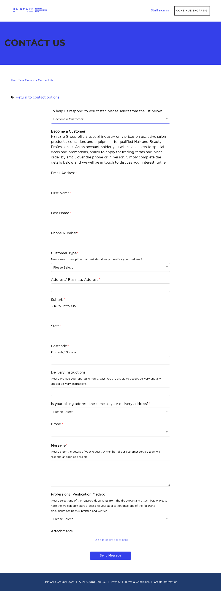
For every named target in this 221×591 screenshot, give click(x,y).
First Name (60, 193)
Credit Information (165, 582)
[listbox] (110, 432)
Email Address (63, 173)
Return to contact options (37, 97)
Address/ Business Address (74, 279)
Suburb (57, 300)
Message (58, 445)
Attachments (62, 531)
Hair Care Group (22, 80)
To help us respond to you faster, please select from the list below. (107, 111)
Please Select (63, 267)
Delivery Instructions (68, 372)
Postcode (59, 346)
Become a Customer (68, 119)
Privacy (115, 582)
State (55, 326)
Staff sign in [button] (160, 10)
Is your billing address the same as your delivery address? (99, 404)
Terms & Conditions (137, 582)
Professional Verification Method (78, 494)
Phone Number (64, 233)
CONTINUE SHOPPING (192, 10)
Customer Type (64, 253)
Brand (56, 424)
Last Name (60, 213)
